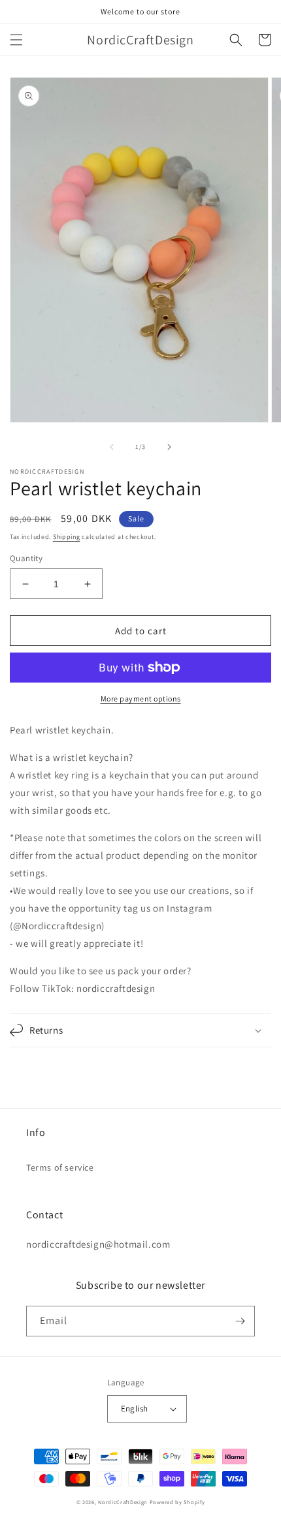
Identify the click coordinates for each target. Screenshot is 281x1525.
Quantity (26, 558)
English (134, 1408)
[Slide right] (169, 447)
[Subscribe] (239, 1321)
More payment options (141, 698)
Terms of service (60, 1167)
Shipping (66, 536)
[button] (16, 39)
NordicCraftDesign (123, 1501)
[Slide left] (111, 447)
